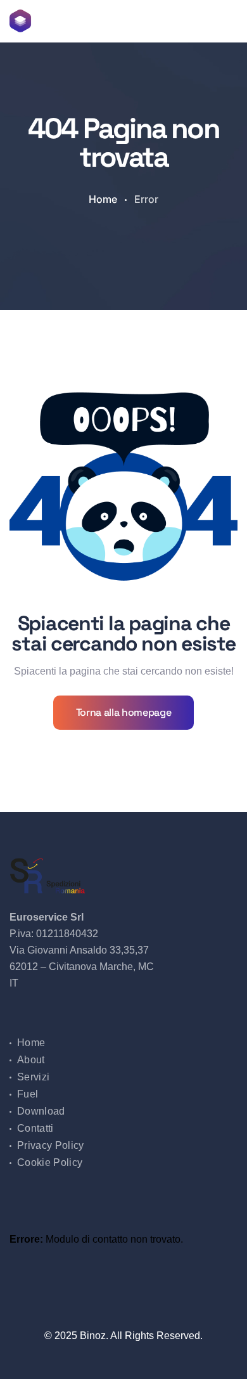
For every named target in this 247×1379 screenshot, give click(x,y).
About (31, 1059)
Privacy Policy (50, 1145)
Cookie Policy (49, 1162)
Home (103, 199)
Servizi (33, 1076)
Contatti (35, 1128)
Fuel (27, 1094)
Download (41, 1111)
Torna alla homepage (124, 712)
